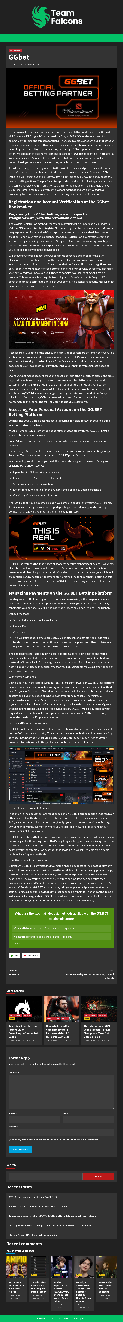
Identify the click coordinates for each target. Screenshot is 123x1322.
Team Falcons (16, 64)
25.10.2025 (81, 1308)
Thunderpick (78, 1318)
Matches (27, 1015)
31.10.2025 (59, 1308)
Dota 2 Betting (15, 51)
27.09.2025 (104, 1298)
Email (66, 1113)
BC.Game (14, 972)
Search (11, 1165)
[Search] (113, 37)
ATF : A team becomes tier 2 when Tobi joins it (33, 1197)
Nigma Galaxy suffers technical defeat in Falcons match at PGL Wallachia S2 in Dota (58, 1031)
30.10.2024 (26, 1041)
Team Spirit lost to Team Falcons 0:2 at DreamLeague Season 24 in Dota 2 (24, 1031)
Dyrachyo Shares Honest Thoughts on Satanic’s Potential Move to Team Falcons (51, 1225)
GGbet (52, 1318)
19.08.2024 (29, 64)
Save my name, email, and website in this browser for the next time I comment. (55, 1139)
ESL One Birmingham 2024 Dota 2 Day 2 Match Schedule (90, 974)
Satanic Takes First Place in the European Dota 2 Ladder (38, 1206)
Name (13, 1113)
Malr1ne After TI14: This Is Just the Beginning (33, 1234)
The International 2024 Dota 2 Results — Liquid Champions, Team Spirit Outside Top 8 (98, 1031)
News (12, 1019)
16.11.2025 (14, 1298)
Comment (15, 1072)
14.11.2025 (36, 1298)
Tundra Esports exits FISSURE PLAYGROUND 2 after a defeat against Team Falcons (52, 1216)
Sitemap (41, 1318)
